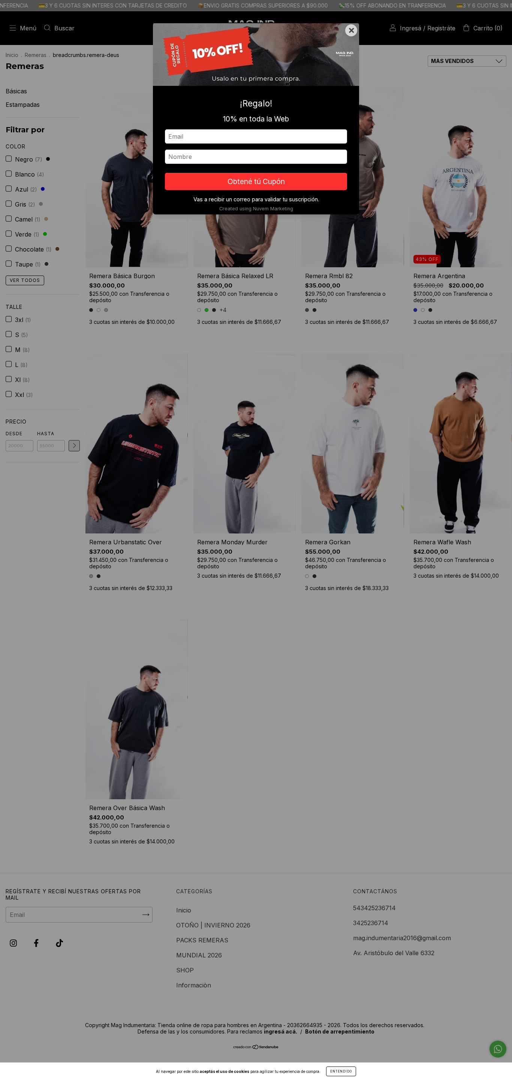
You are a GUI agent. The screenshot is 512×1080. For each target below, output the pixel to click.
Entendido (341, 1071)
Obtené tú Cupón (256, 181)
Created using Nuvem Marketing (256, 208)
